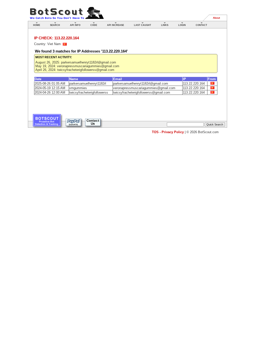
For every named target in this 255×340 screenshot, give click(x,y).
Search (55, 25)
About (216, 17)
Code (93, 25)
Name (73, 79)
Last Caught (142, 25)
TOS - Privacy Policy (168, 132)
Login (182, 25)
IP (184, 79)
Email (117, 79)
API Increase (115, 25)
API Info (75, 25)
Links (164, 25)
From (212, 79)
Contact (201, 25)
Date (38, 79)
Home (36, 25)
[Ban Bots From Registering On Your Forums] (47, 122)
